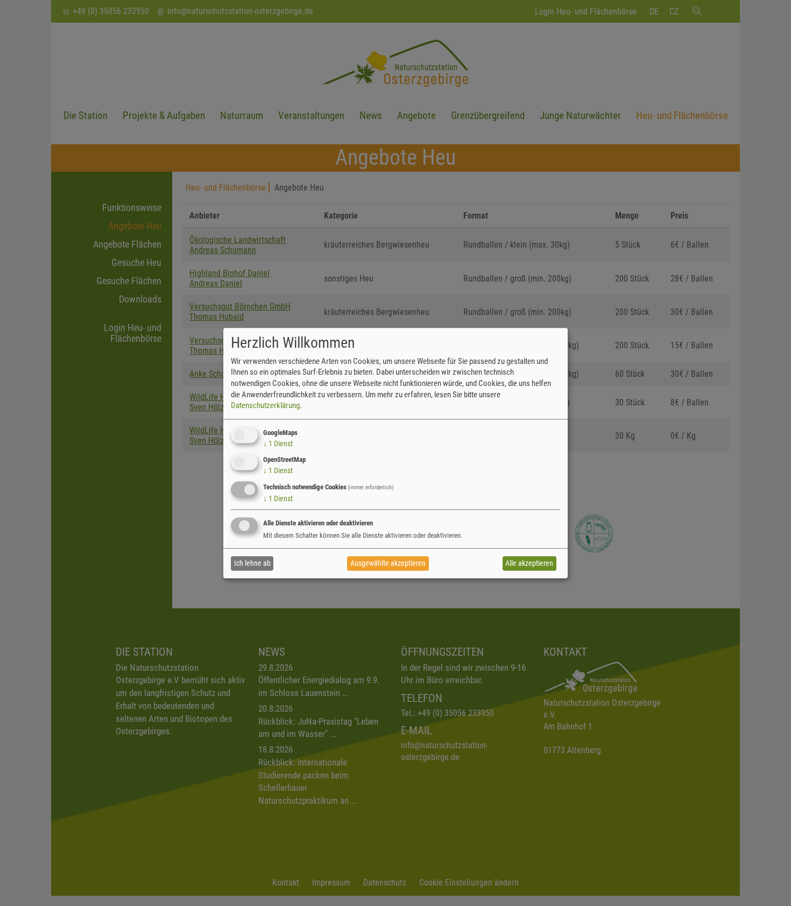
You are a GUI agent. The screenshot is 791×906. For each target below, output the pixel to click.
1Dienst (278, 443)
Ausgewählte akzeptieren (388, 563)
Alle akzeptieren (529, 563)
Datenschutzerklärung (265, 405)
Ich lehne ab (252, 563)
